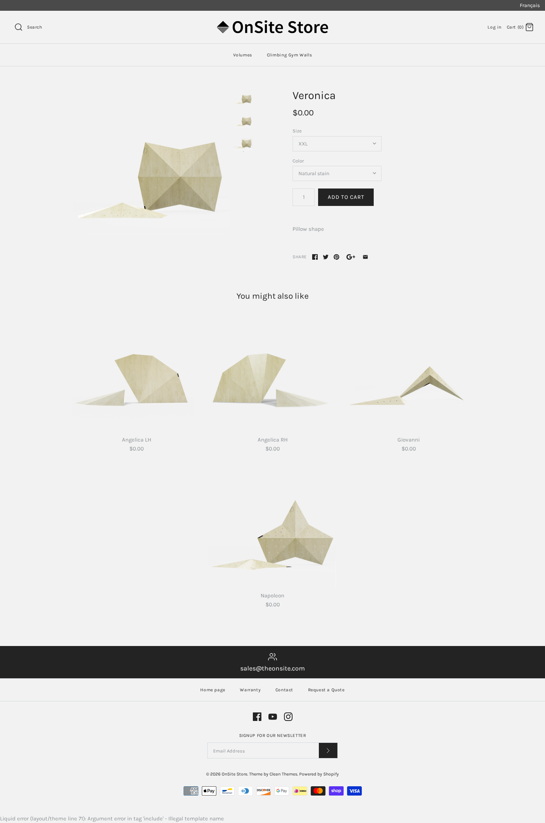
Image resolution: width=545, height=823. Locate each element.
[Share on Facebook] (315, 257)
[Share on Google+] (350, 257)
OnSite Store (234, 774)
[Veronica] (151, 168)
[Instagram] (288, 716)
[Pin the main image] (336, 257)
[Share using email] (365, 257)
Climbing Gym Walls (289, 55)
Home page (212, 689)
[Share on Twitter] (325, 257)
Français (530, 5)
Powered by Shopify (319, 774)
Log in (495, 27)
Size (297, 131)
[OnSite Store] (272, 22)
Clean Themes (283, 774)
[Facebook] (257, 716)
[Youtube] (272, 716)
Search (34, 27)
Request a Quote (326, 689)
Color (298, 161)
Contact (284, 689)
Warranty (250, 689)
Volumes (242, 55)
